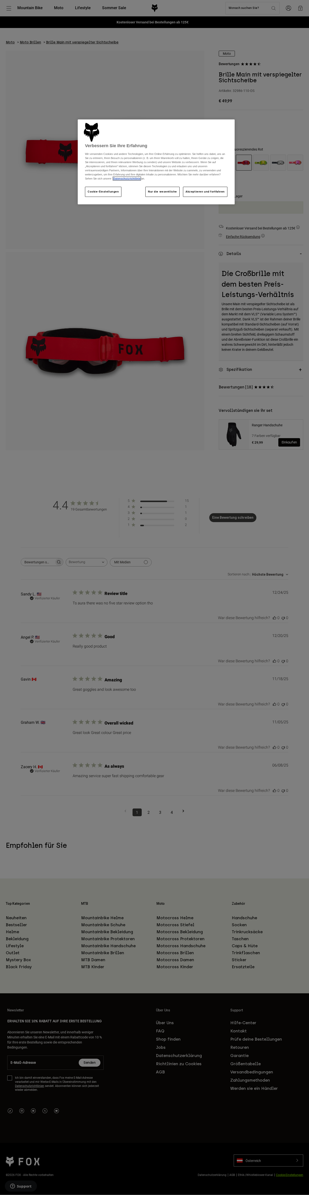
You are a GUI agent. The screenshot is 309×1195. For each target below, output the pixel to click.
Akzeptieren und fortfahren (205, 191)
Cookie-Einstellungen (103, 191)
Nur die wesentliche (162, 191)
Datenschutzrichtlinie (126, 178)
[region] (156, 161)
